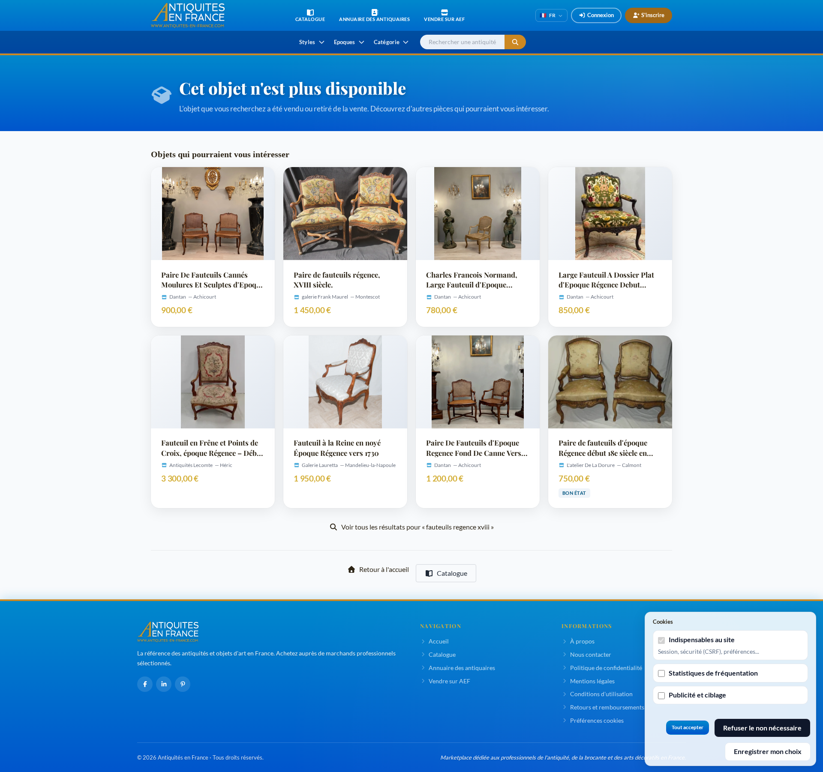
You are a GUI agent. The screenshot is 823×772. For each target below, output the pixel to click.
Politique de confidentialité (606, 667)
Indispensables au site (702, 639)
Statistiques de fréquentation (713, 673)
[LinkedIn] (163, 684)
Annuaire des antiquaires (462, 667)
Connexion (600, 15)
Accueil (439, 641)
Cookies (663, 621)
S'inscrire (652, 15)
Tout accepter (687, 727)
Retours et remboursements (607, 707)
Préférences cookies (597, 720)
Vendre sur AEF (449, 681)
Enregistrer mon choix (768, 751)
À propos (582, 641)
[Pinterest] (182, 684)
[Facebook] (145, 684)
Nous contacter (590, 654)
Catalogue (452, 573)
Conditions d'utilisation (601, 693)
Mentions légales (592, 681)
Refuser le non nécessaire (762, 728)
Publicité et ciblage (697, 695)
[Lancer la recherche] (515, 42)
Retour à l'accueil (384, 569)
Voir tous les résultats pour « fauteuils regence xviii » (417, 527)
